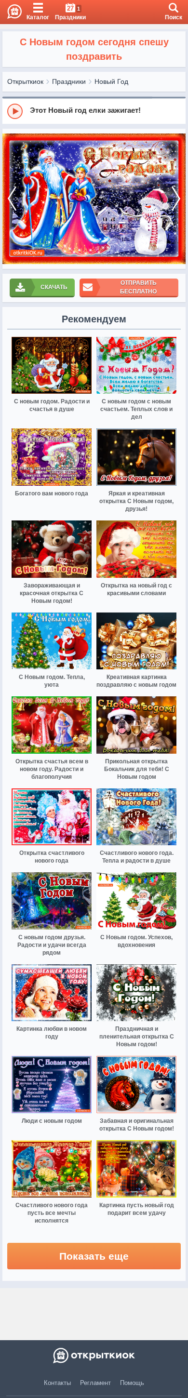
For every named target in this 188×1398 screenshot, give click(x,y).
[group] (94, 111)
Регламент (95, 1382)
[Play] (15, 111)
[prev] (12, 198)
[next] (176, 198)
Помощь (132, 1382)
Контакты (57, 1382)
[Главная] (11, 12)
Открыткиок (25, 81)
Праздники (69, 81)
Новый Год (111, 81)
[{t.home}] (94, 1355)
